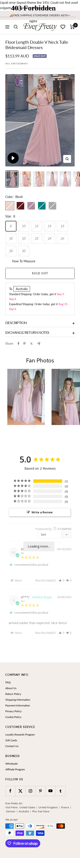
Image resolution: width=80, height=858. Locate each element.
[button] (69, 79)
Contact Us (11, 746)
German (10, 811)
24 (49, 238)
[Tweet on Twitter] (31, 343)
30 (24, 251)
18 (11, 238)
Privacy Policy (13, 711)
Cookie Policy (13, 717)
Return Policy (13, 694)
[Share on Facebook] (18, 343)
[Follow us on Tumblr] (60, 791)
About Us (10, 688)
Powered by (53, 529)
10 (24, 226)
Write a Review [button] (42, 512)
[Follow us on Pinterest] (40, 791)
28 (11, 251)
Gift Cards (11, 740)
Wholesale (11, 763)
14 (49, 226)
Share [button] (18, 580)
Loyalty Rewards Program (20, 734)
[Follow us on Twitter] (20, 791)
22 (36, 238)
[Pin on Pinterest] (24, 343)
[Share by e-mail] (38, 343)
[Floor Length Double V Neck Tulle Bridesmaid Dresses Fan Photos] (26, 397)
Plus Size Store (40, 811)
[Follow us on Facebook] (10, 791)
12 (36, 226)
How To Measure (23, 261)
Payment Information (17, 705)
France (65, 807)
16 (62, 226)
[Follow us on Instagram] (30, 791)
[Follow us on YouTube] (50, 791)
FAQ (8, 682)
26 (62, 238)
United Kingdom (48, 807)
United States (27, 807)
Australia (24, 811)
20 (24, 238)
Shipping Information (17, 699)
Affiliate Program (15, 769)
